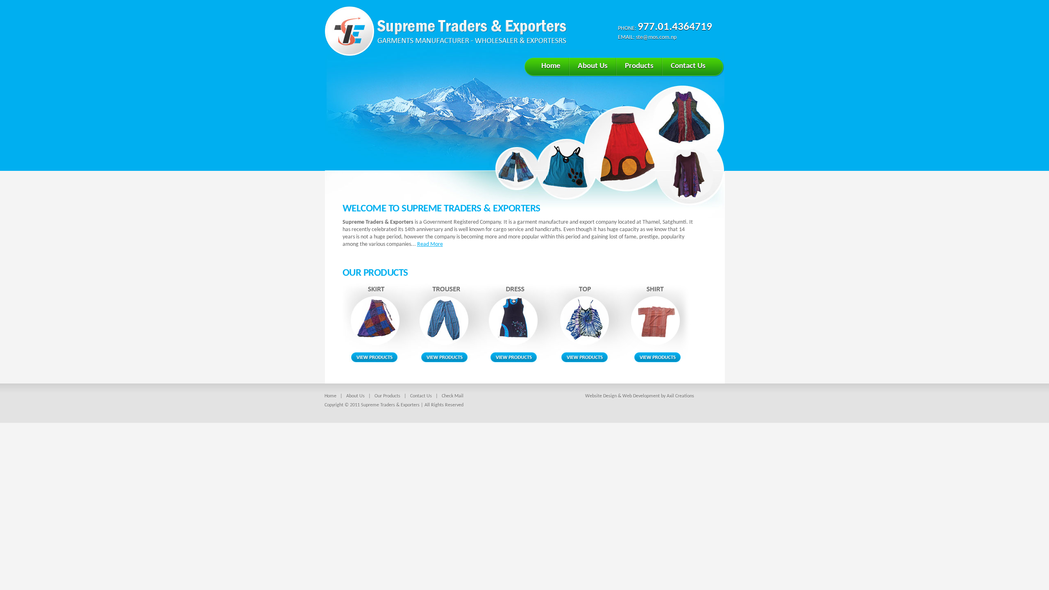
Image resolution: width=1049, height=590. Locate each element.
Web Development (641, 396)
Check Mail (452, 396)
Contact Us (688, 66)
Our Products (387, 396)
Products (639, 66)
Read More (430, 244)
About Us (593, 66)
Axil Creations (680, 396)
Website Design (601, 396)
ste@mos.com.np (656, 37)
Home (551, 66)
